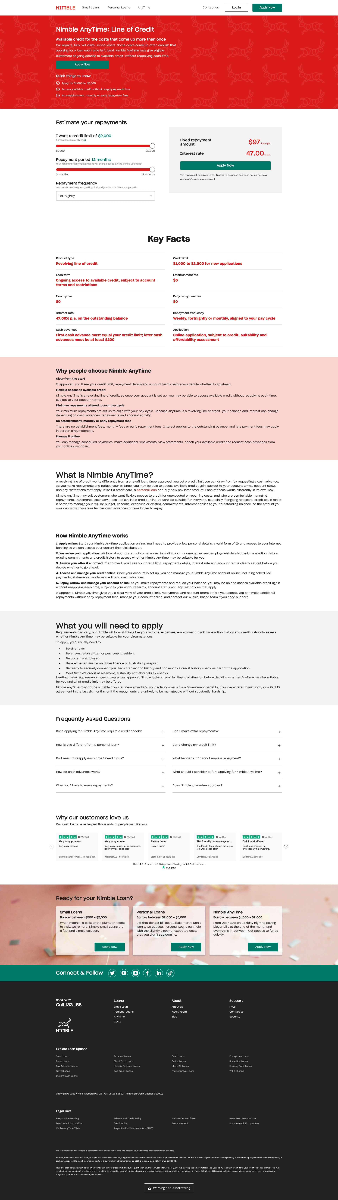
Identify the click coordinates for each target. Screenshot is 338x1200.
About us (177, 1007)
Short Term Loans (123, 1061)
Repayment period (83, 160)
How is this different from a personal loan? (87, 745)
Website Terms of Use (183, 1119)
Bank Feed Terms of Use (242, 1119)
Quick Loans (63, 1061)
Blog (174, 1017)
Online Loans (179, 1061)
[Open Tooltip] (84, 140)
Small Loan (121, 1007)
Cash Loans (178, 1056)
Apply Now (267, 7)
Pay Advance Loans (67, 1066)
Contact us (211, 7)
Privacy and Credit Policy (127, 1119)
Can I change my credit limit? (194, 745)
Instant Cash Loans (67, 1076)
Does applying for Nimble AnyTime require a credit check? (99, 731)
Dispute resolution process (244, 1123)
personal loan (147, 490)
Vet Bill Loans (236, 1071)
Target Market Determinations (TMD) (133, 1128)
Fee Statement (180, 1123)
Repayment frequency (76, 183)
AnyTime (119, 1017)
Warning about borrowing (171, 1188)
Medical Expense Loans (127, 1066)
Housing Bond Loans (240, 1066)
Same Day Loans (238, 1061)
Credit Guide (120, 1123)
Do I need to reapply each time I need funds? (90, 758)
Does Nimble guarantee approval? (197, 785)
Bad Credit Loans (123, 1071)
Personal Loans (124, 1012)
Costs (117, 1021)
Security (234, 1017)
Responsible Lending (67, 1119)
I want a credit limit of (83, 136)
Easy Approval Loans (183, 1071)
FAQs (232, 1007)
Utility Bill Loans (180, 1066)
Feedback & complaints (69, 1123)
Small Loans (62, 1056)
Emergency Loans (239, 1056)
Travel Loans (63, 1071)
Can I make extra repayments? (196, 731)
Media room (179, 1012)
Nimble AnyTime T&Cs (68, 1128)
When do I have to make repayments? (84, 785)
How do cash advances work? (78, 772)
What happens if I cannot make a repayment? (207, 758)
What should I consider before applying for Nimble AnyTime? (217, 772)
